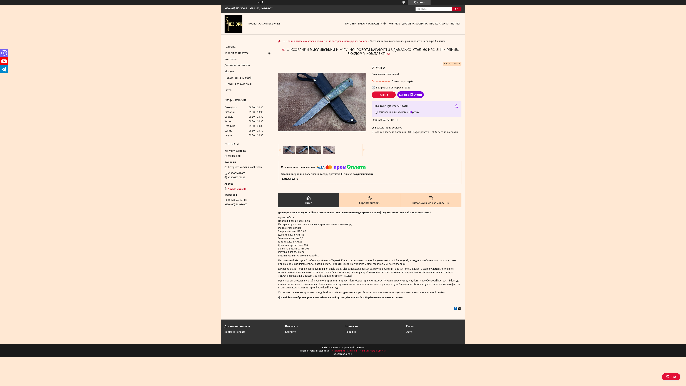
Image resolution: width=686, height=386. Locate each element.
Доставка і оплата (235, 331)
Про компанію (439, 23)
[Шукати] (456, 9)
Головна (350, 23)
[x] (459, 308)
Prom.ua (360, 347)
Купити (383, 94)
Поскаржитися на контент (344, 351)
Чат (674, 376)
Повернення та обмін (238, 77)
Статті (228, 90)
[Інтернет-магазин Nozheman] (233, 23)
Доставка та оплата (414, 23)
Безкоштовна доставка (388, 127)
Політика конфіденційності (372, 351)
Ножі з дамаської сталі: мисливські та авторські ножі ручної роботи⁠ (327, 41)
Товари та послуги (370, 23)
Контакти (395, 23)
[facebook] (455, 308)
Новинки (351, 331)
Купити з (404, 94)
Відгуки (455, 23)
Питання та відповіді (238, 84)
